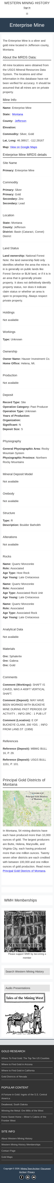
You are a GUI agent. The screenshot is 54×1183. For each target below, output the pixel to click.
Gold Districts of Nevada (14, 1076)
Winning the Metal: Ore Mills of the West (22, 1110)
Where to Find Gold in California (17, 1070)
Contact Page (8, 1151)
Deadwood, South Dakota (14, 1104)
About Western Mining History (16, 1138)
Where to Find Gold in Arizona (16, 1064)
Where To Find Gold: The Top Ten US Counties (25, 1058)
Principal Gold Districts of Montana (24, 870)
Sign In (27, 8)
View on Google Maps (23, 147)
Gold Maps (7, 1157)
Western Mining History (27, 3)
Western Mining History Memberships (20, 1144)
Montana (17, 114)
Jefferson (20, 120)
